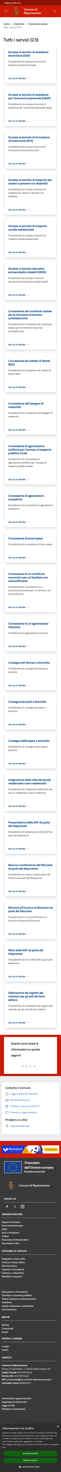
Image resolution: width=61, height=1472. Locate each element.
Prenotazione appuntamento (16, 1398)
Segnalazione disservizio (14, 1402)
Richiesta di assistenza (13, 1409)
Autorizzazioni (9, 1309)
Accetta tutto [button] (30, 1453)
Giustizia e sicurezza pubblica (17, 1295)
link (3, 1447)
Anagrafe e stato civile (13, 1258)
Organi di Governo (11, 1222)
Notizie (5, 1325)
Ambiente (7, 1302)
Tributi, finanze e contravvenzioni (19, 1299)
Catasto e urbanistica (13, 1273)
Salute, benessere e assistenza (17, 1306)
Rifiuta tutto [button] (30, 1460)
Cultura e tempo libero (13, 1262)
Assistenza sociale (38, 24)
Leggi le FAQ (8, 1405)
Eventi (5, 1350)
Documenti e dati (10, 1243)
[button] (30, 1467)
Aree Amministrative (12, 1225)
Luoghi (5, 1346)
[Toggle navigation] (6, 11)
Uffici (4, 1229)
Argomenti (19, 24)
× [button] (58, 1427)
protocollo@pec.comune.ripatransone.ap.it (29, 1379)
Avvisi (5, 1332)
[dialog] (30, 1448)
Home (6, 24)
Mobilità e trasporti (12, 1276)
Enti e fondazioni (10, 1232)
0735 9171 (25, 1383)
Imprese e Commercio (13, 1269)
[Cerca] (55, 11)
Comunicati (7, 1328)
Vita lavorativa (9, 1266)
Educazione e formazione (15, 1291)
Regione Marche (12, 3)
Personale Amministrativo (15, 1239)
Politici (5, 1236)
